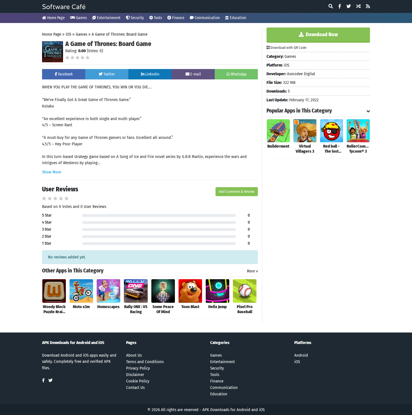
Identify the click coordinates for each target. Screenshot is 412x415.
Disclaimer (135, 374)
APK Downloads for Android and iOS (233, 409)
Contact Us (135, 387)
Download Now (321, 34)
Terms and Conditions (145, 361)
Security (137, 17)
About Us (134, 355)
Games (81, 17)
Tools (157, 17)
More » (252, 271)
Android (301, 355)
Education (237, 17)
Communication (207, 17)
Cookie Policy (137, 381)
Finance (177, 17)
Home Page (55, 17)
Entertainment (108, 17)
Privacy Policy (138, 368)
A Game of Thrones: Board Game (119, 34)
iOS (68, 34)
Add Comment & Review (236, 191)
